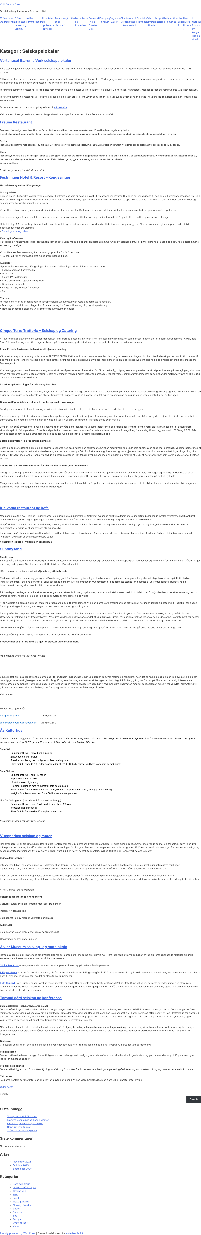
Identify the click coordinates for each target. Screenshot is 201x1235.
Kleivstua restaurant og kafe (24, 508)
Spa (15, 1215)
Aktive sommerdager (34, 20)
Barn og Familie (21, 1183)
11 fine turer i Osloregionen (7, 20)
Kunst (16, 1198)
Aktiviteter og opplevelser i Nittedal (48, 23)
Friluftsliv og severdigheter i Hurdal (154, 22)
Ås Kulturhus (11, 730)
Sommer (17, 1212)
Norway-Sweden (22, 1205)
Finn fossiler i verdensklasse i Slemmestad (129, 22)
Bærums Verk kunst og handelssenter (28, 1119)
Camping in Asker (105, 20)
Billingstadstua (8, 972)
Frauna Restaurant (16, 122)
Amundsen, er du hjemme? (61, 22)
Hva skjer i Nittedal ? (187, 23)
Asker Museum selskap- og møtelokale (33, 947)
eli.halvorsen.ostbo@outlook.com (18, 722)
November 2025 (22, 1161)
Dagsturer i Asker (115, 20)
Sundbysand (11, 549)
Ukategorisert (20, 1222)
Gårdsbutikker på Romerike (170, 20)
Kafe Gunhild (7, 983)
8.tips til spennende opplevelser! (25, 1123)
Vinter (16, 1226)
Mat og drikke (21, 1201)
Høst (15, 1194)
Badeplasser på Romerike (82, 22)
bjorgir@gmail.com (10, 715)
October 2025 (21, 1165)
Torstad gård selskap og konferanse (31, 998)
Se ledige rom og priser (15, 231)
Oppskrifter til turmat (19, 1127)
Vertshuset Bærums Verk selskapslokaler (35, 60)
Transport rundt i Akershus (22, 1116)
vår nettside (60, 107)
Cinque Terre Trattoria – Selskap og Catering (38, 330)
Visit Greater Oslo (10, 4)
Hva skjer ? (180, 22)
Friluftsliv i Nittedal (142, 20)
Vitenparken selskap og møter (26, 836)
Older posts (6, 1086)
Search (4, 1093)
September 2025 (22, 1168)
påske (16, 1208)
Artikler (71, 18)
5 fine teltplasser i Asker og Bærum (20, 23)
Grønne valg (19, 1190)
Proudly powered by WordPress (18, 1233)
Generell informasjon (24, 1187)
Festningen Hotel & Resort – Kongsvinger (35, 177)
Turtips (17, 1219)
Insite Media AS (74, 1233)
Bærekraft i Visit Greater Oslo (94, 23)
